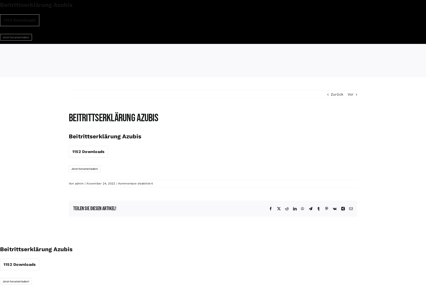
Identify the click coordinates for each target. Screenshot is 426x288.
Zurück (337, 94)
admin (79, 183)
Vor (351, 94)
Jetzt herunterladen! (16, 37)
